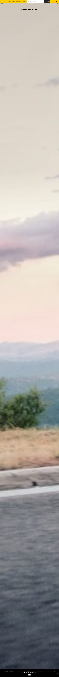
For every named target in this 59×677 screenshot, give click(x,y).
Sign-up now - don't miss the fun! (17, 1)
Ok (29, 674)
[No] (57, 673)
